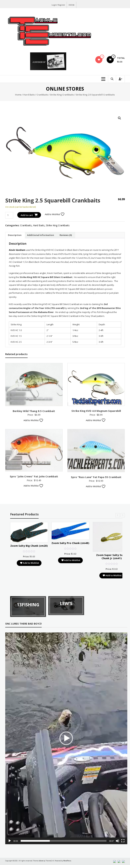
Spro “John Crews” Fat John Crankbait (34, 476)
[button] (119, 118)
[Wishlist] (99, 59)
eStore (41, 861)
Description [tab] (14, 235)
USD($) (71, 5)
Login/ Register (58, 5)
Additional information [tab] (40, 235)
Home (18, 94)
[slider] (63, 841)
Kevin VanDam (17, 249)
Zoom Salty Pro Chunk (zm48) (70, 543)
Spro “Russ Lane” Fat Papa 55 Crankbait (96, 477)
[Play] (9, 841)
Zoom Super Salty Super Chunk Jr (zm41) (111, 556)
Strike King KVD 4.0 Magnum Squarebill (96, 410)
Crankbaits (42, 94)
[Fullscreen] (123, 841)
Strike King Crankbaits (62, 94)
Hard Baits (29, 94)
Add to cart (27, 215)
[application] (66, 738)
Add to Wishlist (52, 214)
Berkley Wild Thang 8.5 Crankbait (34, 411)
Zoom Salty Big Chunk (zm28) (29, 545)
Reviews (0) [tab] (66, 235)
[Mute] (117, 841)
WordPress (67, 861)
